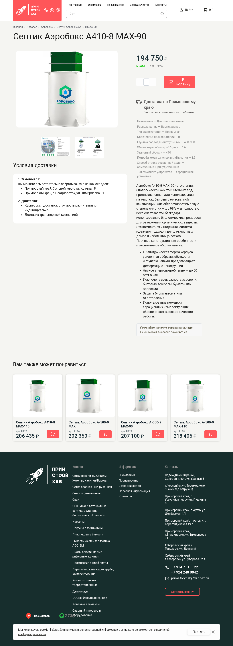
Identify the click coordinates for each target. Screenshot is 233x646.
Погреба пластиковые (87, 528)
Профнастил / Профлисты (90, 563)
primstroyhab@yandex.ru (190, 578)
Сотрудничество (130, 486)
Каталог (32, 26)
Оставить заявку (182, 592)
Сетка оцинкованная (86, 493)
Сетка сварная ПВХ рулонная (92, 487)
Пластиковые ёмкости (87, 534)
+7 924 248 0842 (184, 572)
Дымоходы (80, 591)
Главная (18, 26)
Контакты (125, 496)
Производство (129, 480)
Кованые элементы (86, 604)
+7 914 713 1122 (184, 567)
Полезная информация (134, 491)
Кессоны (78, 521)
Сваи (75, 499)
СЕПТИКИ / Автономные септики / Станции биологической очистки (89, 510)
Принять (198, 632)
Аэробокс (47, 26)
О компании (127, 475)
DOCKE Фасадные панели (89, 598)
